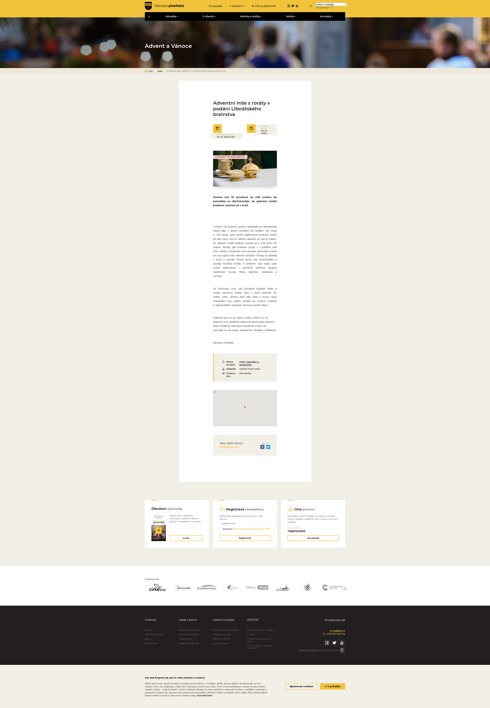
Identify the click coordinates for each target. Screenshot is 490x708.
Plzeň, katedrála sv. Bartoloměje (249, 363)
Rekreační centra (221, 639)
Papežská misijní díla (189, 643)
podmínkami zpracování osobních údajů (252, 529)
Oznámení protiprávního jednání (259, 640)
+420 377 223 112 (335, 634)
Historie (148, 630)
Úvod (160, 71)
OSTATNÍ (252, 619)
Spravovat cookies (301, 686)
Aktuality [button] (171, 16)
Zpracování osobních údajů (260, 630)
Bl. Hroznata (151, 643)
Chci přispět (313, 538)
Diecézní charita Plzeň (190, 630)
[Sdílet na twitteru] (268, 447)
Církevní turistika (223, 619)
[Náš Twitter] (293, 5)
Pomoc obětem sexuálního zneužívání (260, 646)
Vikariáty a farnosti (153, 634)
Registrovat (245, 538)
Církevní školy (185, 639)
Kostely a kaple (220, 643)
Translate (338, 7)
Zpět (150, 71)
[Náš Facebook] (288, 5)
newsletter (216, 6)
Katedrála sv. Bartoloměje (225, 630)
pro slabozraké (265, 6)
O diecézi (150, 619)
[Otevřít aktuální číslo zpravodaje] (158, 530)
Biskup (148, 639)
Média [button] (290, 16)
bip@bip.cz (338, 631)
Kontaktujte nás (229, 446)
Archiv (186, 538)
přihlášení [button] (237, 6)
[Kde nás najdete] (342, 650)
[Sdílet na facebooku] (262, 447)
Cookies (251, 634)
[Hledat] (310, 6)
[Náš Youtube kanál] (297, 5)
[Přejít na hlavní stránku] (164, 6)
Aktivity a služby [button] (250, 16)
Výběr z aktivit (188, 619)
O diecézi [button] (208, 16)
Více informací (204, 695)
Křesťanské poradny (188, 634)
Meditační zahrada (222, 634)
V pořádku (334, 686)
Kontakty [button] (325, 16)
